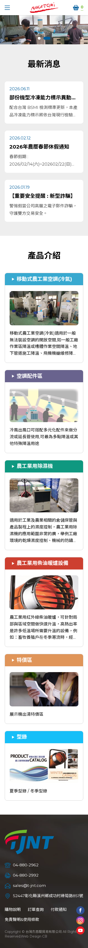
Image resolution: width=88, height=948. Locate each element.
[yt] (80, 930)
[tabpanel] (44, 29)
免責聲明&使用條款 (22, 919)
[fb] (80, 910)
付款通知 (59, 909)
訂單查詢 (36, 909)
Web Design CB (34, 936)
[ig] (80, 920)
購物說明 (13, 909)
